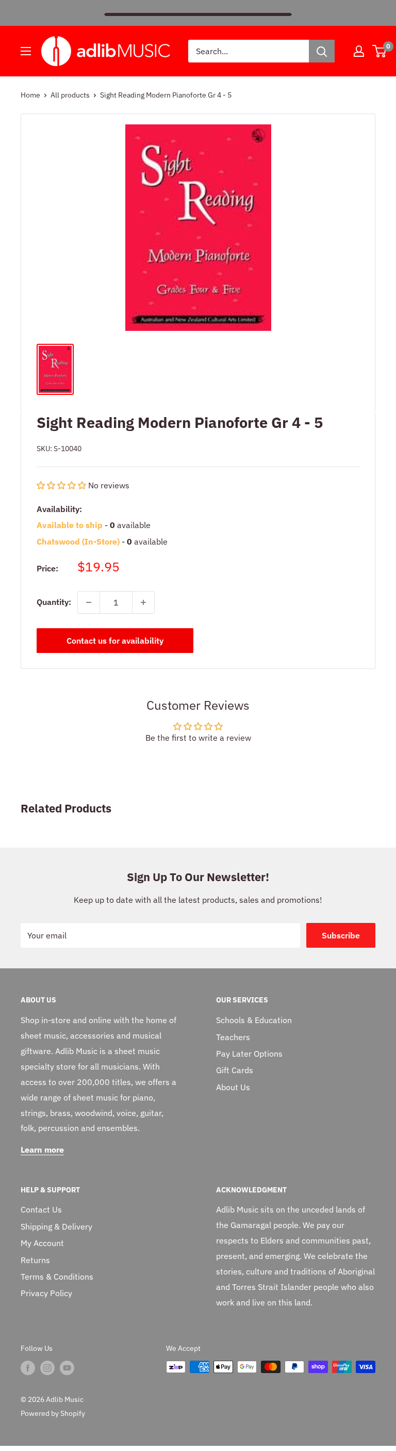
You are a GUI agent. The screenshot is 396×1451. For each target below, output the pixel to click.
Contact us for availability (115, 640)
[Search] (322, 51)
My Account (42, 1243)
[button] (62, 485)
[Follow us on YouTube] (67, 1368)
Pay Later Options (249, 1053)
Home (30, 95)
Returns (35, 1260)
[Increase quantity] (143, 602)
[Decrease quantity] (89, 602)
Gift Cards (234, 1070)
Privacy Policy (46, 1293)
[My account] (359, 51)
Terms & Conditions (57, 1276)
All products (70, 95)
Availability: (59, 509)
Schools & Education (254, 1020)
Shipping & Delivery (56, 1226)
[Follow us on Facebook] (28, 1368)
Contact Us (41, 1209)
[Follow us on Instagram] (47, 1368)
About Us (233, 1087)
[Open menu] (26, 51)
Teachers (233, 1037)
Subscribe (341, 935)
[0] (379, 51)
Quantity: (54, 602)
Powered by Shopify (53, 1413)
